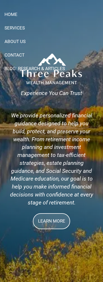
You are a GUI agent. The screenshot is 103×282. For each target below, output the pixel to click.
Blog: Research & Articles (34, 68)
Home (10, 14)
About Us (15, 41)
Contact (14, 55)
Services (14, 28)
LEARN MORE (51, 221)
